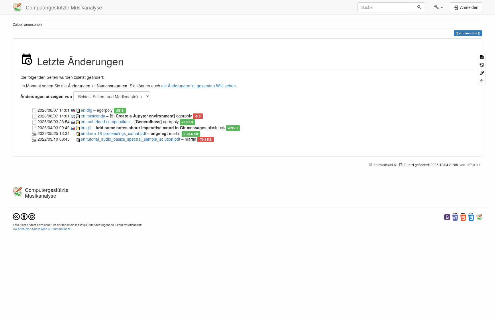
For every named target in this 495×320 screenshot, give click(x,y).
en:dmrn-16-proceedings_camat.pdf (113, 133)
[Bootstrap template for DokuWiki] (447, 216)
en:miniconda (93, 116)
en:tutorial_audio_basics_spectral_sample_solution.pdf (130, 139)
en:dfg (86, 110)
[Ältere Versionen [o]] (482, 64)
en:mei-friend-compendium (105, 121)
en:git (86, 127)
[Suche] (419, 7)
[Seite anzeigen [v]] (482, 56)
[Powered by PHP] (455, 216)
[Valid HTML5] (463, 216)
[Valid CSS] (471, 216)
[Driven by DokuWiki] (479, 216)
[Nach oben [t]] (482, 80)
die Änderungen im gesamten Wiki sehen (198, 86)
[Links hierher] (482, 72)
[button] (438, 7)
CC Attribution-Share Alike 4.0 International (41, 229)
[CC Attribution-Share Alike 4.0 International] (24, 215)
